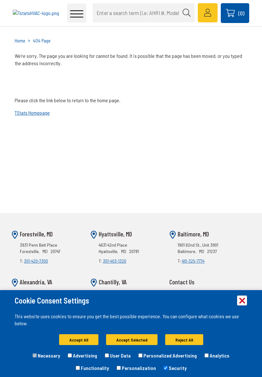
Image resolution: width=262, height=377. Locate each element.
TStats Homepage (32, 113)
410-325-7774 (193, 261)
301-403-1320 (114, 261)
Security (177, 368)
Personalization (138, 368)
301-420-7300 (36, 261)
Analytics (219, 355)
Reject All (184, 339)
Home (20, 40)
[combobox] (144, 12)
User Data (120, 355)
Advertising (84, 355)
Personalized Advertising (170, 355)
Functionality (94, 368)
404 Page (41, 40)
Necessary (48, 355)
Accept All (78, 339)
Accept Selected (131, 339)
